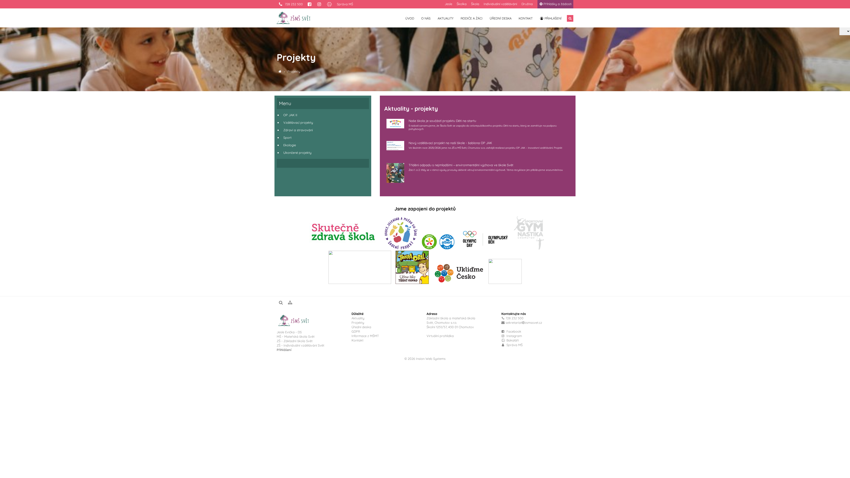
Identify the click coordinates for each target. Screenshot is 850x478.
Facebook (513, 331)
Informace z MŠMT (365, 336)
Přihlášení (553, 18)
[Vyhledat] (570, 18)
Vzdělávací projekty (298, 123)
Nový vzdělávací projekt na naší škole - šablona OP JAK (450, 143)
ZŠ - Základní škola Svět (295, 341)
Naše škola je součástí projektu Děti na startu (442, 121)
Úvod (409, 18)
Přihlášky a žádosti (557, 4)
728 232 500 (293, 4)
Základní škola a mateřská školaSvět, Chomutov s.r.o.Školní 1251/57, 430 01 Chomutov (451, 322)
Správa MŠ (345, 4)
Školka (462, 4)
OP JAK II (290, 115)
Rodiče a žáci (472, 18)
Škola (475, 4)
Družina (527, 4)
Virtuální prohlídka (440, 336)
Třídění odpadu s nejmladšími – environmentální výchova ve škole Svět (461, 165)
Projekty (294, 71)
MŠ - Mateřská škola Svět (296, 337)
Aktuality (446, 18)
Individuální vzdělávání (500, 4)
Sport (287, 138)
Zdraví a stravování (298, 130)
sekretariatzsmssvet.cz (524, 323)
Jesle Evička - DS (289, 332)
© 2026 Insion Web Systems (425, 359)
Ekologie (289, 145)
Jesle (448, 4)
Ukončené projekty (297, 153)
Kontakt (526, 18)
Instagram (514, 336)
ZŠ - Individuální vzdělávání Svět (301, 345)
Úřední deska (501, 18)
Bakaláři (512, 340)
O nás (426, 18)
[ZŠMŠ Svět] (279, 71)
